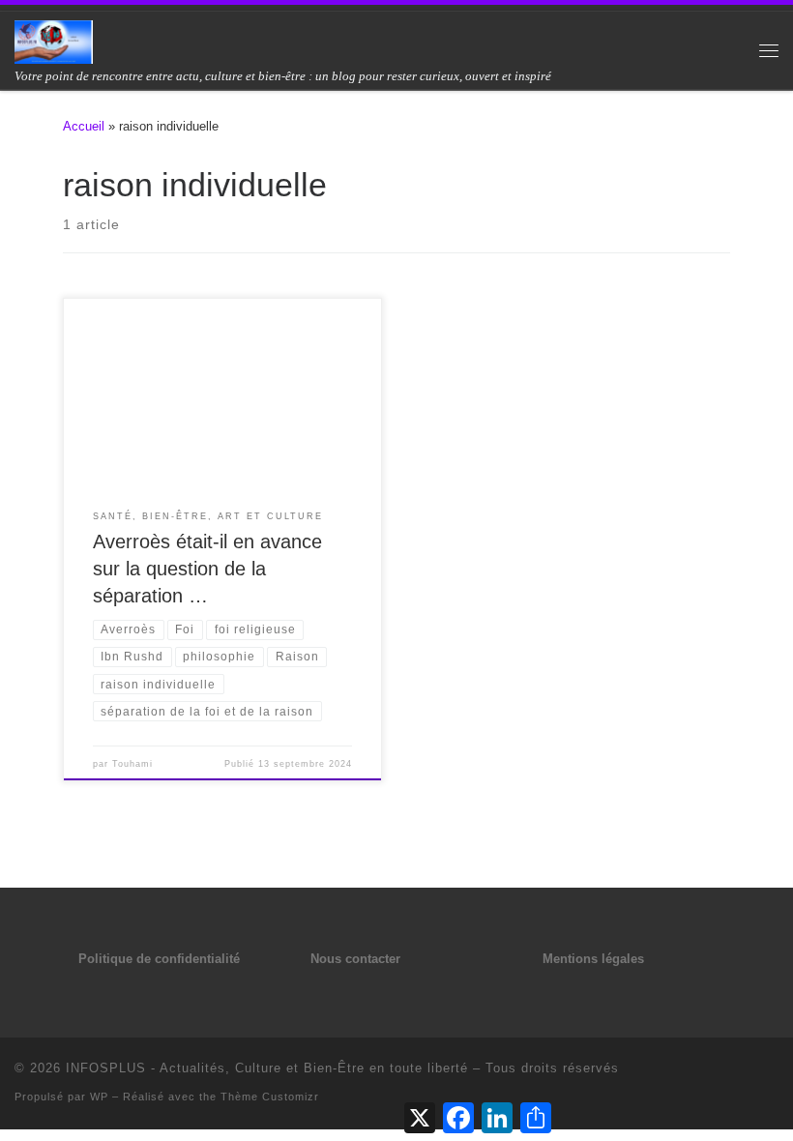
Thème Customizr (269, 1096)
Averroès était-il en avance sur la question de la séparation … (207, 568)
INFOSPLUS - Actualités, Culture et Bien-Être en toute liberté (267, 1068)
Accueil (83, 126)
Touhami (132, 764)
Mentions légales (593, 959)
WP (99, 1096)
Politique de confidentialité (159, 959)
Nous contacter (355, 959)
